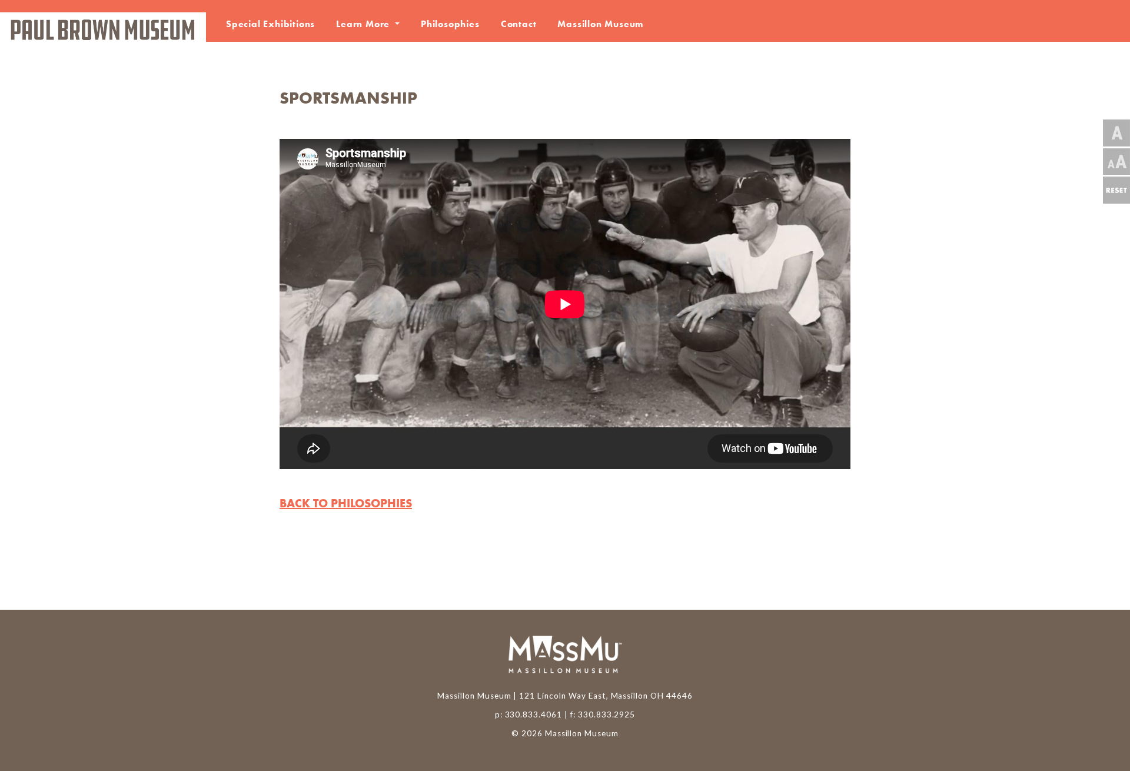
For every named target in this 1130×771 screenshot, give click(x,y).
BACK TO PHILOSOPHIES (346, 503)
